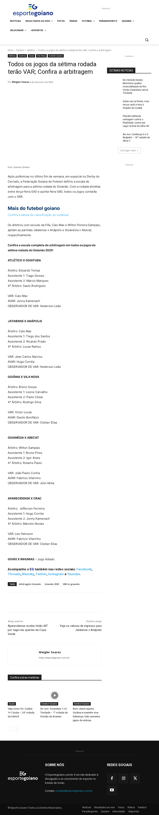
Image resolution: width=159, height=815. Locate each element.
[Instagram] (123, 778)
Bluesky (28, 574)
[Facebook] (112, 778)
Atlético (31, 50)
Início (11, 50)
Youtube (73, 574)
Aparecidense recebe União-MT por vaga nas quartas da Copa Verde (28, 630)
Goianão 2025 (52, 584)
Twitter (41, 574)
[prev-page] (10, 728)
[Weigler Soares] (23, 655)
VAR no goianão (71, 584)
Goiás (31, 55)
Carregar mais (128, 150)
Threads (14, 574)
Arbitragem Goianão (30, 584)
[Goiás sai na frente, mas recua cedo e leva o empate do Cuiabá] (113, 104)
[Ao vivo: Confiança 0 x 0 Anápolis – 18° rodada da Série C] (113, 137)
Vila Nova (41, 55)
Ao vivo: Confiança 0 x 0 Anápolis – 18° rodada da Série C (136, 137)
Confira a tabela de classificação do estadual (38, 215)
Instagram (56, 574)
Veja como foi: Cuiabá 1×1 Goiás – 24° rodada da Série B (21, 712)
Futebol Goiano (56, 55)
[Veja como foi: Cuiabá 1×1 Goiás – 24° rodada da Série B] (22, 695)
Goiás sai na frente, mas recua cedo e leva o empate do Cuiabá (136, 104)
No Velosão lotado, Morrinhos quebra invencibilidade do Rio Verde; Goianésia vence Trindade (135, 86)
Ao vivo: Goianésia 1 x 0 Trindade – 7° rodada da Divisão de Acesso (54, 712)
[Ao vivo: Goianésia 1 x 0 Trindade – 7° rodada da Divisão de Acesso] (54, 695)
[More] (108, 602)
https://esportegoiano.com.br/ (54, 657)
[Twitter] (135, 778)
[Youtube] (112, 790)
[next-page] (16, 728)
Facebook (84, 569)
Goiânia (22, 55)
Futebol (20, 50)
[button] (146, 39)
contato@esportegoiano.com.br (74, 791)
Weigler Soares (20, 81)
